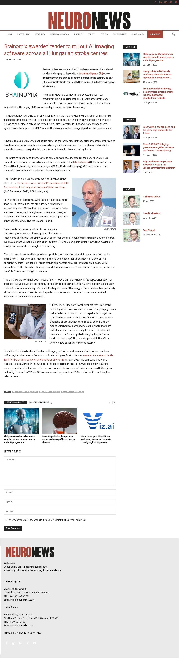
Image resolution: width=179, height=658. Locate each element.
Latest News (23, 34)
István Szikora (81, 162)
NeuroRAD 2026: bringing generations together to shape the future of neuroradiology (158, 147)
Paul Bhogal (149, 230)
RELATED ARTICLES (15, 402)
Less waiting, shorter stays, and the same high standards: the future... (159, 130)
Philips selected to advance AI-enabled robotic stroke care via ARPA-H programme (19, 439)
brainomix (44, 392)
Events (104, 34)
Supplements (120, 34)
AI (14, 392)
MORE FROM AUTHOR (39, 402)
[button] (173, 34)
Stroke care (77, 392)
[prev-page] (110, 402)
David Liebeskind (151, 213)
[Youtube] (176, 2)
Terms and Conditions (15, 632)
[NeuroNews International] (89, 20)
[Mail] (166, 2)
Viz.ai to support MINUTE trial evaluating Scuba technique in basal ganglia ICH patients (96, 439)
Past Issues (138, 34)
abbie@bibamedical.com (48, 570)
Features (40, 34)
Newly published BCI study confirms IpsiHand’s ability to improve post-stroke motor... (157, 74)
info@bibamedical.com (22, 599)
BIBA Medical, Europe (15, 588)
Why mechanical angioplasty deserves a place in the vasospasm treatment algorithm (159, 164)
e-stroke (55, 392)
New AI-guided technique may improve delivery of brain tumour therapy (58, 439)
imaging (65, 392)
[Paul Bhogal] (131, 235)
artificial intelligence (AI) (90, 73)
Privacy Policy (34, 632)
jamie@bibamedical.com (34, 566)
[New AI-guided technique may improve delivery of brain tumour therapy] (59, 421)
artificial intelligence (27, 392)
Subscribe (155, 34)
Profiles (78, 34)
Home (9, 34)
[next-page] (114, 402)
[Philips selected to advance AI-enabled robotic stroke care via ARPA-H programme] (21, 421)
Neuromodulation (59, 34)
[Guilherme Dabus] (131, 201)
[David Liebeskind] (131, 218)
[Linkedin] (160, 2)
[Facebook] (155, 2)
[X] (171, 2)
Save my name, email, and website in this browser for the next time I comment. (47, 520)
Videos (91, 34)
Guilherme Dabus (151, 196)
